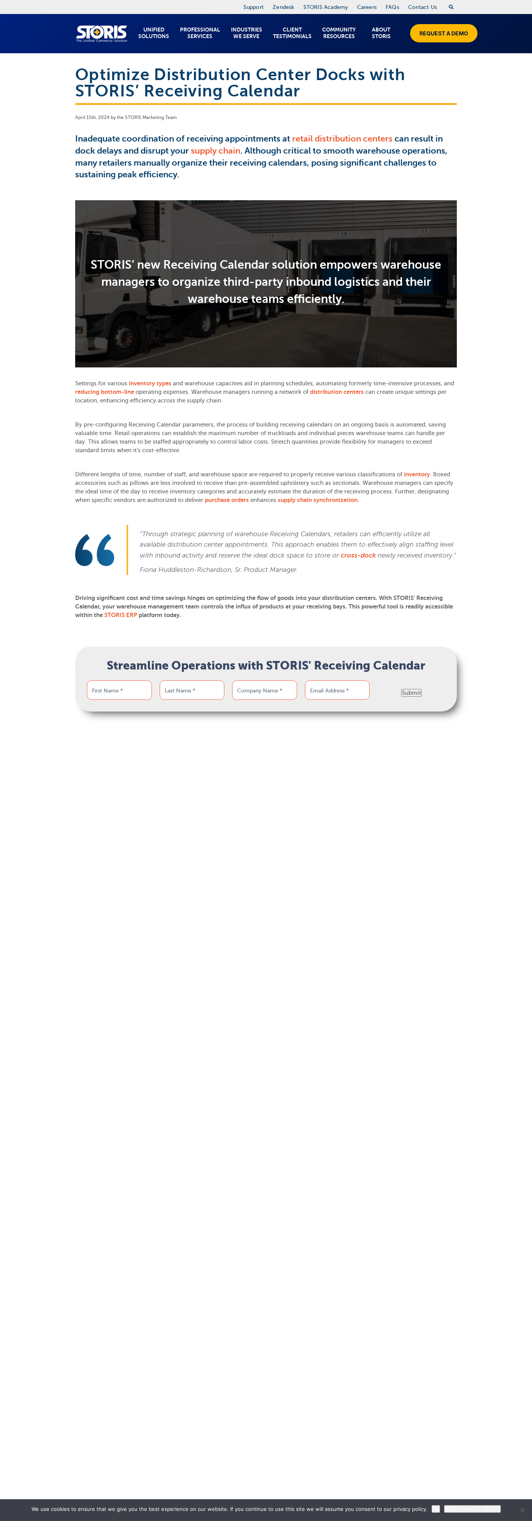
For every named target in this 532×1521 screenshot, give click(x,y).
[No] (522, 1510)
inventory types (150, 383)
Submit (411, 693)
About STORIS (381, 32)
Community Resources (339, 32)
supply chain (215, 151)
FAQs (392, 7)
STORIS (101, 33)
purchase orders (227, 500)
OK (435, 1509)
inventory (417, 474)
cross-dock (358, 555)
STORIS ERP (120, 615)
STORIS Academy (325, 7)
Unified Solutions (153, 32)
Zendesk (283, 7)
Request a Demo (443, 33)
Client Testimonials (292, 32)
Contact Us (422, 7)
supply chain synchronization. (318, 500)
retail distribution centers (342, 138)
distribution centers (337, 391)
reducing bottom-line (104, 391)
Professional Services (200, 32)
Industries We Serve (246, 32)
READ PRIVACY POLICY (472, 1509)
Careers (367, 7)
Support (253, 7)
